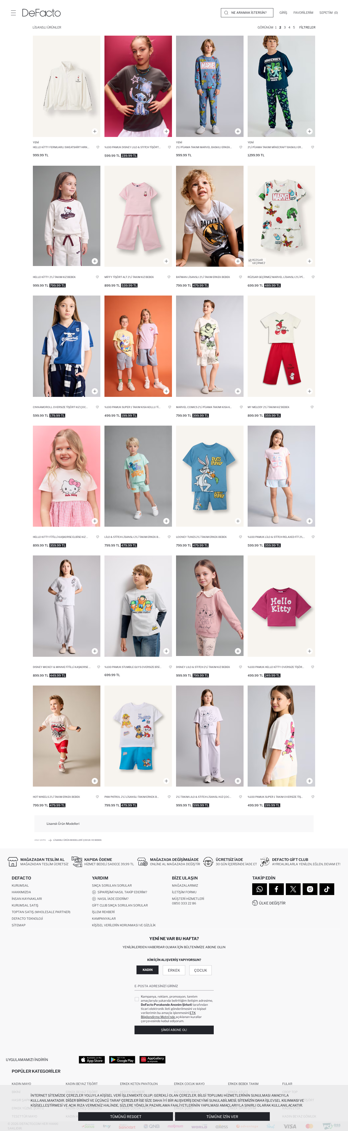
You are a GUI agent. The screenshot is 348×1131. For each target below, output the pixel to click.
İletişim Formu (184, 892)
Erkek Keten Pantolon (139, 1084)
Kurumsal (20, 885)
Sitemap (18, 925)
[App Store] (92, 1059)
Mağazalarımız (185, 885)
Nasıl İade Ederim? (112, 899)
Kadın (148, 970)
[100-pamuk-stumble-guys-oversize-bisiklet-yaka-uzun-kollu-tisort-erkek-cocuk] (138, 606)
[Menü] (13, 13)
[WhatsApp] (259, 889)
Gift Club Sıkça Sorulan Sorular (120, 905)
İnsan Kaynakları (27, 899)
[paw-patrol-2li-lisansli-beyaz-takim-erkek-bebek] (138, 736)
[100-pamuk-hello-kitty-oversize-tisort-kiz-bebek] (281, 606)
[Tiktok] (326, 889)
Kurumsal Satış (25, 905)
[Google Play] (122, 1059)
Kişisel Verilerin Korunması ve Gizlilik (124, 925)
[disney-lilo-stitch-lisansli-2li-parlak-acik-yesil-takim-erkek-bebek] (138, 476)
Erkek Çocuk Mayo (189, 1084)
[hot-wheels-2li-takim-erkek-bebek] (66, 736)
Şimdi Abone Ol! (174, 1030)
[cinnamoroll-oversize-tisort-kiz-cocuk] (66, 346)
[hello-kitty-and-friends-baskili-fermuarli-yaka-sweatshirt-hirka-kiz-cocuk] (66, 86)
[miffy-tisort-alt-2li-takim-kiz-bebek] (138, 216)
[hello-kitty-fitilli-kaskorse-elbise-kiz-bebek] (66, 476)
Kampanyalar (104, 918)
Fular (287, 1084)
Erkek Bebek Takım (243, 1084)
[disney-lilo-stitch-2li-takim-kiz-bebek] (210, 606)
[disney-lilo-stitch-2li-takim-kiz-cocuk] (210, 736)
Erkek (174, 970)
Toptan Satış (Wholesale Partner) (41, 912)
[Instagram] (310, 889)
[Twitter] (293, 889)
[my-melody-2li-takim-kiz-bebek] (281, 346)
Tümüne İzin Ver (222, 1116)
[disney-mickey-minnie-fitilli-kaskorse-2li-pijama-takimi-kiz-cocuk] (66, 606)
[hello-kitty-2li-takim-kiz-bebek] (66, 216)
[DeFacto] (41, 13)
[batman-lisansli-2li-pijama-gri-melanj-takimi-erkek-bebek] (210, 216)
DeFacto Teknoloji (27, 918)
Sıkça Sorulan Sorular (112, 885)
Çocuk (200, 970)
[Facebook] (276, 889)
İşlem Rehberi (103, 912)
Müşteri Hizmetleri (188, 899)
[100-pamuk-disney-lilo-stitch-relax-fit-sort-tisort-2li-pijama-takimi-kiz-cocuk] (281, 476)
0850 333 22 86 (184, 903)
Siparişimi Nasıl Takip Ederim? (121, 892)
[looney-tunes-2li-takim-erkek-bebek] (210, 476)
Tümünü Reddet (125, 1116)
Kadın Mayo (21, 1084)
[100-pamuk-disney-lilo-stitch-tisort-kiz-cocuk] (138, 86)
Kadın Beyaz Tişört (82, 1084)
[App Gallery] (152, 1059)
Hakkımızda (21, 892)
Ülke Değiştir (272, 903)
